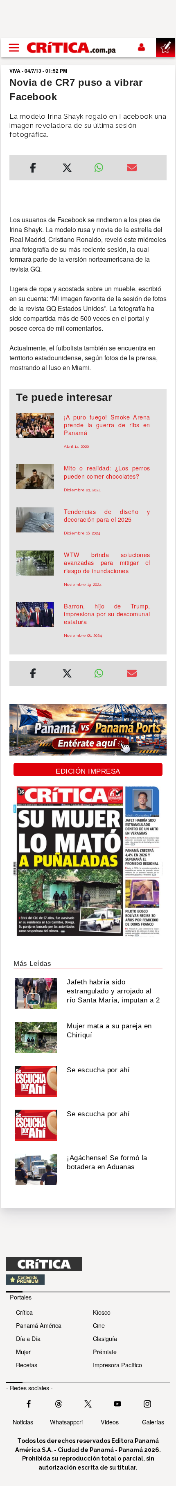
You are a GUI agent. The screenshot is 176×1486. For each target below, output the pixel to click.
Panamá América (38, 1325)
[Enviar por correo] (132, 169)
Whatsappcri (66, 1421)
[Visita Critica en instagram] (147, 1403)
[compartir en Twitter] (67, 169)
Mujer (23, 1351)
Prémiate (105, 1351)
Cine (99, 1325)
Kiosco (102, 1312)
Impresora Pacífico (117, 1364)
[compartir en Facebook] (33, 169)
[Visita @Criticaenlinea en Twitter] (58, 1403)
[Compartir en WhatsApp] (104, 166)
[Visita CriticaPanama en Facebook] (28, 1403)
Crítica (24, 1312)
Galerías (153, 1421)
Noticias (23, 1421)
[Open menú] (14, 47)
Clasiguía (105, 1338)
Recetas (26, 1364)
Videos (110, 1421)
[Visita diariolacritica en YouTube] (117, 1403)
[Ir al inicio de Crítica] (72, 47)
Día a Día (28, 1338)
